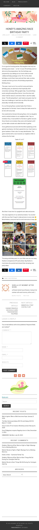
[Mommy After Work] (19, 17)
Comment (6, 330)
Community (7, 5)
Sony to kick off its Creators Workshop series (15, 426)
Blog (13, 2)
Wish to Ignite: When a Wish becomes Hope (14, 416)
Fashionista (15, 527)
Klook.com (5, 397)
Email (5, 354)
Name (5, 347)
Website (5, 362)
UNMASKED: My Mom (8, 435)
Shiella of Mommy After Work (21, 35)
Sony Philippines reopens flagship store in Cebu (16, 430)
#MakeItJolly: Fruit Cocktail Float (27, 306)
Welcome (6, 2)
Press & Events (22, 2)
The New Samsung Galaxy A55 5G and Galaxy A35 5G (18, 421)
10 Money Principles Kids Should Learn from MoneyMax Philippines (11, 311)
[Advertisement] (19, 497)
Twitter (26, 295)
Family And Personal (10, 278)
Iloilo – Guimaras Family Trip (15, 454)
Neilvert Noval (6, 450)
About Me (16, 5)
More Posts (16, 295)
